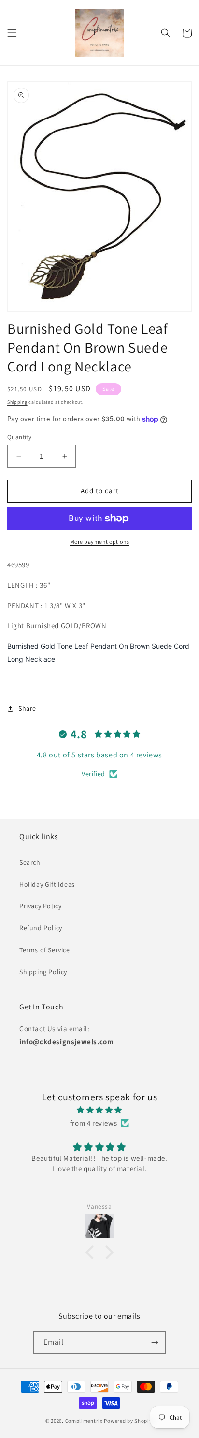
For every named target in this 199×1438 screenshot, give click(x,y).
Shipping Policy (43, 971)
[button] (12, 33)
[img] (99, 1109)
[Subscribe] (154, 1342)
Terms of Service (44, 950)
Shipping (17, 402)
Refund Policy (40, 927)
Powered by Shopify (129, 1420)
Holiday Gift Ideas (47, 884)
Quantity (19, 437)
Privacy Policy (40, 906)
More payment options (99, 541)
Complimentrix (84, 1420)
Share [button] (27, 708)
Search (30, 862)
